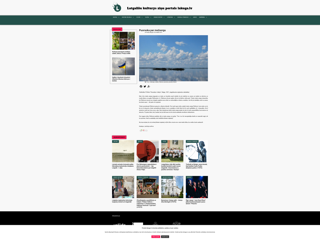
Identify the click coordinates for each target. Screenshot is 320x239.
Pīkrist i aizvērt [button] (155, 236)
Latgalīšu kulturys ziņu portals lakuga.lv (159, 8)
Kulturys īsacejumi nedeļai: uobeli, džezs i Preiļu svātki (121, 52)
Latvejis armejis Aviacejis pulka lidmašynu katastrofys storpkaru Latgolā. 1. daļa (123, 166)
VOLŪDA (164, 141)
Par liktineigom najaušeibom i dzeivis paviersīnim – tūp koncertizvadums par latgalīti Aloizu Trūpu (147, 167)
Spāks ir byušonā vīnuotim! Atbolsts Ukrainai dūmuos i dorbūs (121, 79)
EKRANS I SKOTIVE (117, 177)
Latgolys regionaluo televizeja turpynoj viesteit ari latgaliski (122, 201)
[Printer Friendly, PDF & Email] (143, 130)
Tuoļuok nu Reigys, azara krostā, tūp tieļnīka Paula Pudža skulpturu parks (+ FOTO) (196, 166)
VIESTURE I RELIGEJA (167, 177)
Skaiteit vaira (165, 236)
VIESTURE (115, 141)
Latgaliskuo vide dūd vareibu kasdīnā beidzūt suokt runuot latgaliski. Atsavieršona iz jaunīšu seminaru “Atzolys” (170, 167)
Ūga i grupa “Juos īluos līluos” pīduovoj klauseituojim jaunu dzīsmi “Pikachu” (196, 202)
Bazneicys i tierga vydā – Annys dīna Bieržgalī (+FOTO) (171, 201)
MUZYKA (140, 141)
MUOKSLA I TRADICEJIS (192, 141)
